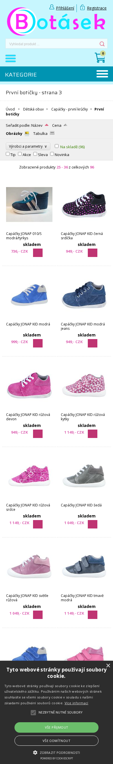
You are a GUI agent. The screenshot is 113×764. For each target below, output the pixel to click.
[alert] (56, 712)
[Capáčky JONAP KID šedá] (84, 500)
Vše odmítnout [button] (56, 740)
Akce (27, 154)
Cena (56, 125)
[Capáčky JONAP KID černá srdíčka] (84, 228)
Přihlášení (65, 8)
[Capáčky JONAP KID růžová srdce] (29, 500)
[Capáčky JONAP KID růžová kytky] (84, 409)
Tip (13, 154)
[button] (56, 752)
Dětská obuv (33, 109)
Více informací (76, 703)
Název (37, 125)
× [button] (108, 666)
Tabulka (40, 133)
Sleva (43, 154)
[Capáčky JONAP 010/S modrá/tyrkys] (29, 228)
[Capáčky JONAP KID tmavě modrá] (84, 590)
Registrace (97, 8)
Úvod (10, 109)
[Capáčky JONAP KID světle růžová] (29, 590)
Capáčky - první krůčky (69, 109)
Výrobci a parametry (28, 146)
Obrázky (14, 133)
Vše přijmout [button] (56, 727)
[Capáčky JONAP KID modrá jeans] (84, 319)
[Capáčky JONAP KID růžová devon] (29, 409)
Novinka (62, 154)
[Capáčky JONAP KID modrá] (29, 319)
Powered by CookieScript (56, 758)
